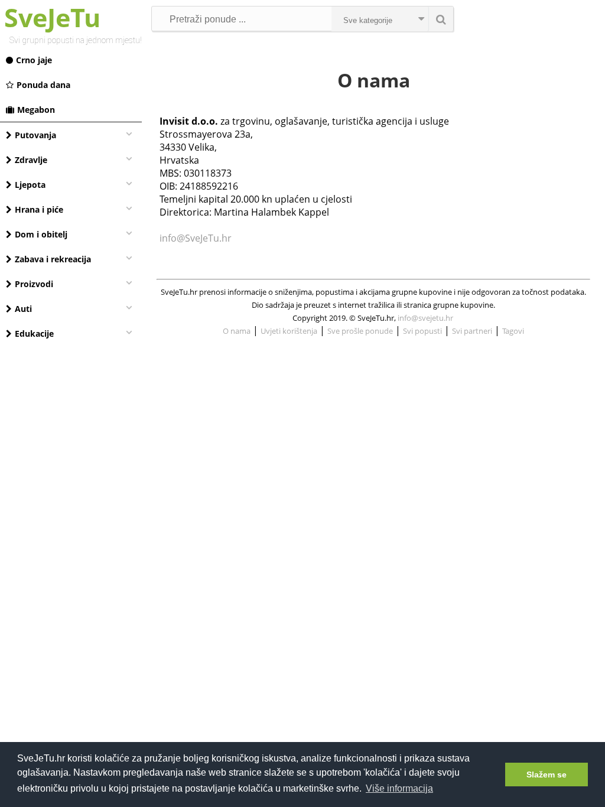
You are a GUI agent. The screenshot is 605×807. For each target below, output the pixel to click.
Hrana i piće (39, 209)
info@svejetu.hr (425, 318)
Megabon (36, 109)
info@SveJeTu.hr (196, 238)
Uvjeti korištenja (289, 331)
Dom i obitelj (41, 234)
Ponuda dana (43, 84)
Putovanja (35, 135)
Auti (23, 308)
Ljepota (30, 184)
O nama (237, 331)
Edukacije (34, 333)
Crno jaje (34, 60)
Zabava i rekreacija (53, 259)
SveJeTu (52, 17)
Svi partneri (472, 331)
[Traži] (440, 18)
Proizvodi (34, 283)
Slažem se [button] (546, 774)
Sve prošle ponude (360, 331)
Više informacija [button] (399, 788)
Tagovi (513, 331)
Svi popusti (422, 331)
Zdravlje (31, 159)
